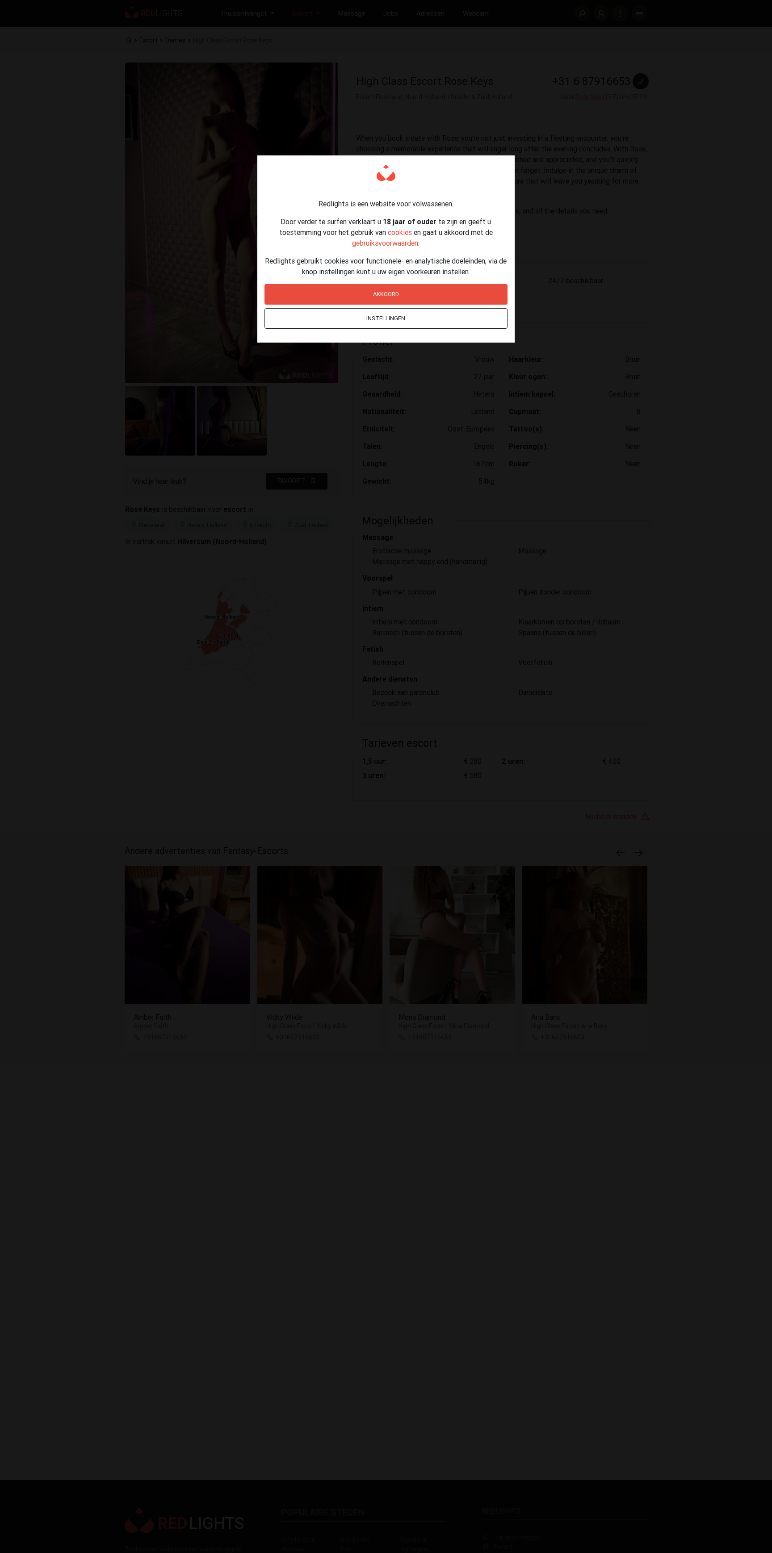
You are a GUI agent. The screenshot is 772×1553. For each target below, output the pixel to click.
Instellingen (385, 318)
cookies (400, 232)
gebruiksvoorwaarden (385, 243)
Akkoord (386, 294)
